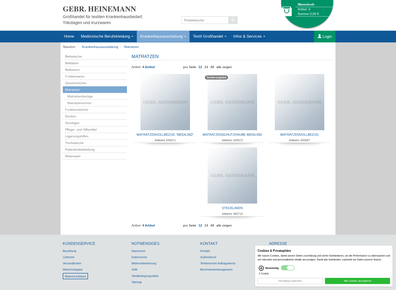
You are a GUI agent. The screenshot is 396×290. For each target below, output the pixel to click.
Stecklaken (232, 208)
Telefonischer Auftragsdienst (217, 263)
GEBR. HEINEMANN (99, 8)
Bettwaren (72, 70)
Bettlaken (72, 63)
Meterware (73, 156)
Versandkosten (72, 263)
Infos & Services (248, 36)
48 (212, 67)
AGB (134, 269)
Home (69, 36)
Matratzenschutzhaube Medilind (232, 134)
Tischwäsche (74, 143)
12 (200, 67)
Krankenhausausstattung (162, 36)
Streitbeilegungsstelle (145, 276)
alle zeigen (224, 67)
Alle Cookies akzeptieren (357, 280)
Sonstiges (72, 123)
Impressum (138, 251)
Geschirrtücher (76, 83)
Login (327, 36)
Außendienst (208, 257)
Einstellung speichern (290, 280)
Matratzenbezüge (80, 96)
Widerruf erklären (75, 276)
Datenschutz (139, 257)
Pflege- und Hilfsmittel (81, 129)
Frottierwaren (75, 76)
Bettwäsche (73, 56)
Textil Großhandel (208, 36)
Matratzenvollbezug (299, 134)
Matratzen (131, 47)
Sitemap (137, 282)
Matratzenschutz (79, 103)
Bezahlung (69, 251)
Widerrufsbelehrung (144, 263)
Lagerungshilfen (76, 136)
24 (206, 67)
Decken (70, 116)
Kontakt (205, 251)
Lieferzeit (68, 257)
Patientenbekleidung (80, 149)
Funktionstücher (76, 109)
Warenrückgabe (73, 269)
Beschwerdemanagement (216, 269)
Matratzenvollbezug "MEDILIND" (165, 134)
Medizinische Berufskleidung (106, 36)
